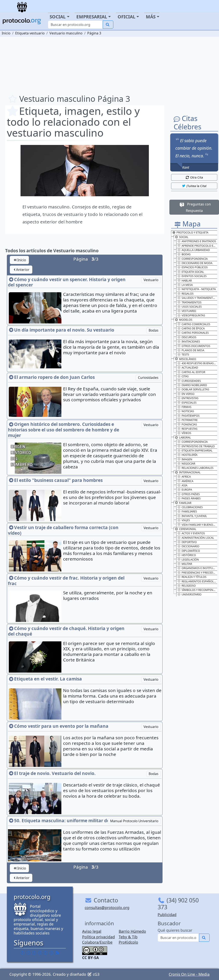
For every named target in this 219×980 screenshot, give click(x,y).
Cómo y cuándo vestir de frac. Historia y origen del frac (66, 580)
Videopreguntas (193, 315)
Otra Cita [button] (196, 177)
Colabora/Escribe (97, 942)
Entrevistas (190, 398)
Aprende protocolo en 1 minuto (199, 246)
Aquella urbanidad (196, 250)
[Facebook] (22, 952)
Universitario (191, 594)
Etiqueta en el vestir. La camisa (48, 679)
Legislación (190, 559)
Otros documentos (196, 346)
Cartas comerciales (196, 324)
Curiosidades (148, 377)
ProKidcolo (128, 942)
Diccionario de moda (197, 263)
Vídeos (186, 433)
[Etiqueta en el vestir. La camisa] (35, 706)
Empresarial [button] (91, 17)
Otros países (191, 494)
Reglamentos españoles (199, 581)
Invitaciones (191, 341)
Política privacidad (98, 936)
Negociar (188, 463)
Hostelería (189, 455)
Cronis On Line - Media (189, 974)
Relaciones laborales (197, 468)
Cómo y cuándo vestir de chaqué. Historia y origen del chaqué (66, 631)
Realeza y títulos (194, 577)
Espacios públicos (195, 267)
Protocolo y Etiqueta (192, 232)
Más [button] (150, 17)
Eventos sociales (194, 276)
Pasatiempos (191, 416)
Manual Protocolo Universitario (134, 821)
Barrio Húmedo (132, 931)
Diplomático (191, 551)
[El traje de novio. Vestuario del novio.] (35, 799)
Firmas (186, 407)
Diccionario (190, 546)
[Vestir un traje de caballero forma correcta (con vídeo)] (35, 558)
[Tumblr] (39, 952)
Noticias (188, 411)
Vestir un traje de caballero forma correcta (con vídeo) (63, 530)
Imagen (187, 459)
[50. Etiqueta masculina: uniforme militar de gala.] (34, 845)
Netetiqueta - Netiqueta (199, 289)
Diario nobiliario (194, 385)
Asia (184, 485)
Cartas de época (193, 328)
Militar (187, 564)
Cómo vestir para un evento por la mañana (61, 726)
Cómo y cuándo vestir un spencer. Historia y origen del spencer (67, 282)
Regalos (188, 293)
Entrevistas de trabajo (198, 446)
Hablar (187, 280)
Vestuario (151, 279)
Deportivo (189, 542)
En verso (188, 394)
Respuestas (189, 429)
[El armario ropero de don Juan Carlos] (35, 401)
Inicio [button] (21, 260)
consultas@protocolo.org (107, 907)
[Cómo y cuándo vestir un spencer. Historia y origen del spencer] (35, 310)
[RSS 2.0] (57, 952)
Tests (185, 354)
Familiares (189, 511)
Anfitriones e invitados (199, 241)
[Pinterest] (34, 952)
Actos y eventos (193, 533)
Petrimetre (190, 420)
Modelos (185, 320)
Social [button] (58, 17)
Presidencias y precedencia (199, 572)
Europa (187, 489)
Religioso (189, 585)
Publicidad (167, 914)
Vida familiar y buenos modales (199, 525)
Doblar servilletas (195, 389)
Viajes (186, 520)
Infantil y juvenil (194, 516)
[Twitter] (28, 952)
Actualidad (190, 367)
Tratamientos (191, 302)
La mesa (187, 285)
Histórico (189, 555)
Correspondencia (195, 259)
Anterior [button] (23, 269)
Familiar (185, 503)
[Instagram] (45, 952)
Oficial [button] (126, 17)
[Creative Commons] (94, 950)
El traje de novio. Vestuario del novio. (55, 773)
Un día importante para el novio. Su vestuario (64, 330)
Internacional (190, 472)
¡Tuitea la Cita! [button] (196, 186)
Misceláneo (187, 359)
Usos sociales (192, 306)
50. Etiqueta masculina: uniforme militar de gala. (67, 821)
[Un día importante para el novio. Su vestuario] (35, 353)
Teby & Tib (128, 936)
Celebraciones (192, 507)
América (187, 481)
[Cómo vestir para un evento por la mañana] (35, 754)
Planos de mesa (193, 350)
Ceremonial (187, 529)
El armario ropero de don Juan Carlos (54, 377)
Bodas (153, 330)
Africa (186, 476)
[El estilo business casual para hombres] (35, 507)
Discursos (189, 337)
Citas (185, 376)
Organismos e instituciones (199, 568)
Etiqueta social (193, 272)
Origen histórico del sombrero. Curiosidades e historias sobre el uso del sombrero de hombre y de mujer (63, 429)
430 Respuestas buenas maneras (199, 363)
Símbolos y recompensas (199, 590)
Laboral (185, 437)
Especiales (189, 402)
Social (183, 237)
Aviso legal (91, 931)
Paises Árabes (191, 498)
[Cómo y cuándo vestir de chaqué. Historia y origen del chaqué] (35, 659)
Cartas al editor (193, 372)
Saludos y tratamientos (199, 298)
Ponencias (189, 424)
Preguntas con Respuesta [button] (198, 207)
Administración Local (198, 538)
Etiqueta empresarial (197, 450)
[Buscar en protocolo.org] (108, 25)
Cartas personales (195, 333)
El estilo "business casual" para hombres (58, 480)
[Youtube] (51, 952)
